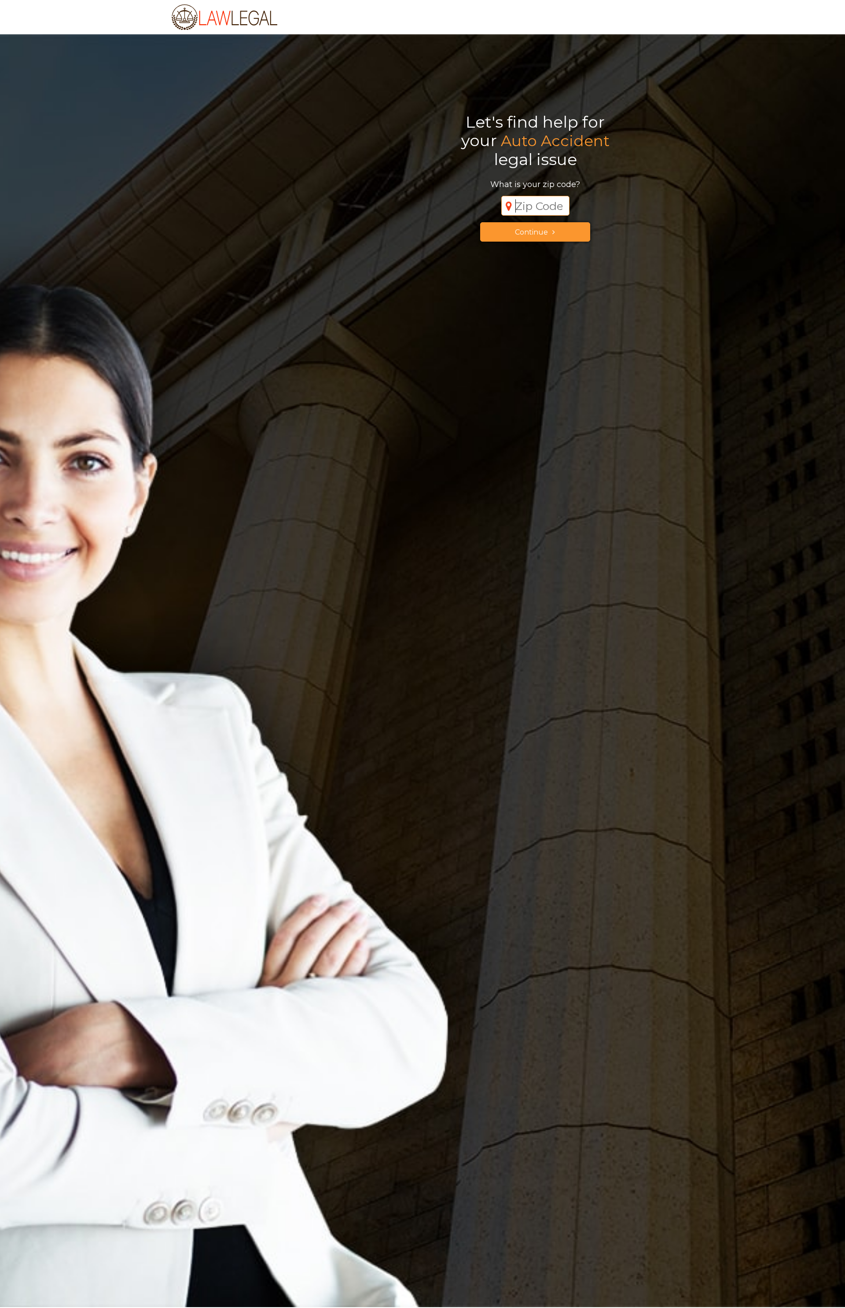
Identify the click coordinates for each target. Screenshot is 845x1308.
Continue (531, 232)
